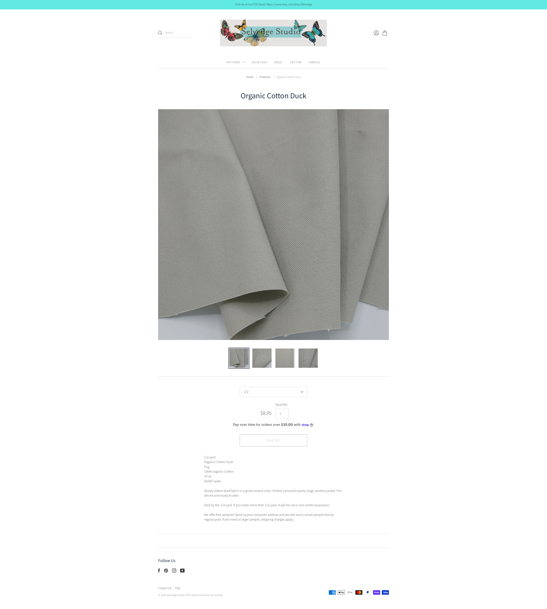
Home (249, 77)
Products (265, 77)
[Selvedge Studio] (273, 33)
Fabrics (315, 62)
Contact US (164, 588)
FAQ (177, 588)
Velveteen (259, 62)
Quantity (281, 404)
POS (188, 595)
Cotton (295, 62)
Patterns (233, 62)
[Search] (160, 33)
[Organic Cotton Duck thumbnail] (239, 358)
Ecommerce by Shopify (209, 595)
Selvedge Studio (176, 595)
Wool (278, 62)
